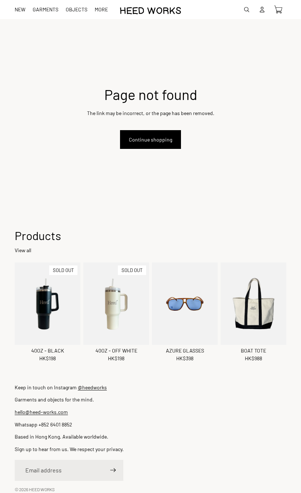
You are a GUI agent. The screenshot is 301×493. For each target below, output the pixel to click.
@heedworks (92, 387)
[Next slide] (278, 304)
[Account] (262, 9)
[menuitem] (101, 9)
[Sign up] (113, 470)
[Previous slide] (229, 304)
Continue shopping (150, 139)
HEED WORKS (42, 489)
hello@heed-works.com (41, 412)
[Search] (247, 9)
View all (23, 250)
